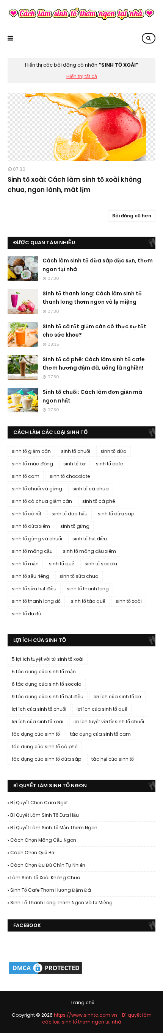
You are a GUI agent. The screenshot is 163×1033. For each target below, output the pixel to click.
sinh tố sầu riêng (30, 576)
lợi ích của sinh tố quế (102, 709)
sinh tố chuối (75, 451)
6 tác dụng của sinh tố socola (47, 684)
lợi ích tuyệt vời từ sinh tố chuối (109, 721)
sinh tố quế (61, 563)
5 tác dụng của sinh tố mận (44, 671)
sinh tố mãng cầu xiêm (89, 551)
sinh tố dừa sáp (116, 513)
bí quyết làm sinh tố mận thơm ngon (53, 827)
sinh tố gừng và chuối (37, 538)
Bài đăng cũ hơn (131, 215)
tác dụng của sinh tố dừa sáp (46, 759)
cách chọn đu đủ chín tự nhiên (47, 865)
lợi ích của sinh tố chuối (39, 709)
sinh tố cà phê (98, 501)
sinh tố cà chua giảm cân (42, 501)
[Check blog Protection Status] (45, 973)
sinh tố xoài (129, 601)
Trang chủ (82, 1002)
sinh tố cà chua (90, 488)
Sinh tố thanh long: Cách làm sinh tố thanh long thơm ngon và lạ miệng (92, 298)
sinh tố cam (25, 476)
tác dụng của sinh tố (36, 734)
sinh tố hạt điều (89, 538)
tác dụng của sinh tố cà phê (44, 746)
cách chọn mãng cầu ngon (43, 840)
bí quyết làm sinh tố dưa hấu (44, 815)
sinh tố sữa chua (79, 576)
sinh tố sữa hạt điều (34, 588)
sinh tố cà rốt (26, 513)
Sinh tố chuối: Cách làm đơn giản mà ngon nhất (92, 396)
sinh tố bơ (74, 463)
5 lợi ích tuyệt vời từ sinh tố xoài (47, 659)
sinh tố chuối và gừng (37, 488)
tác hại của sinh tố (112, 759)
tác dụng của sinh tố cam (100, 734)
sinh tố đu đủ (26, 613)
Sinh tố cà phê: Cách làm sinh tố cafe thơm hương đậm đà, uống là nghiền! (93, 363)
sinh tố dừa (113, 451)
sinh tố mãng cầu (32, 551)
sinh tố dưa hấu (70, 513)
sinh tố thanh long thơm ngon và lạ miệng (61, 902)
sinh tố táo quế (88, 601)
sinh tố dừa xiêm (31, 526)
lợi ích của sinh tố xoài (37, 721)
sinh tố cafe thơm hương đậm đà (50, 890)
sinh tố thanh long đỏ (36, 601)
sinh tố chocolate (70, 476)
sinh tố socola (101, 563)
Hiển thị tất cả (81, 76)
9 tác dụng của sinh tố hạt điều (47, 696)
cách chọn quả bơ (32, 852)
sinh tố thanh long (88, 588)
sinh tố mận (25, 563)
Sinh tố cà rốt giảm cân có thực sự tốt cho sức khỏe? (94, 331)
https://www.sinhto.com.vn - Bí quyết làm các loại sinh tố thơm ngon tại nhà (97, 1018)
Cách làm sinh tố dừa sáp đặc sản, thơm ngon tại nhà (97, 265)
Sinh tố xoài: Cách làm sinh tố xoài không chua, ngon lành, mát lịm (74, 184)
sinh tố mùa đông (32, 463)
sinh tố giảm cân (31, 451)
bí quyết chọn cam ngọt (39, 802)
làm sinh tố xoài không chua (45, 877)
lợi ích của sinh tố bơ (117, 696)
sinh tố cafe (109, 463)
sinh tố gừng (74, 526)
